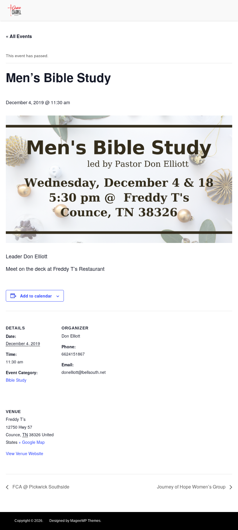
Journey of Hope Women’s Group (192, 486)
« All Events (19, 36)
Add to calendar (36, 296)
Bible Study (16, 380)
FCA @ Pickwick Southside (40, 486)
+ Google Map (32, 442)
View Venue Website (24, 453)
